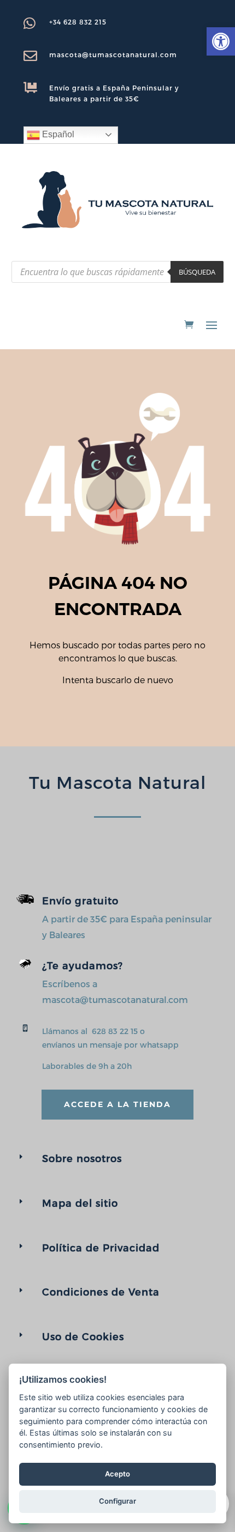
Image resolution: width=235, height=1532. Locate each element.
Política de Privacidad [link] (101, 1247)
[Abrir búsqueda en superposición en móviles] (117, 272)
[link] (221, 41)
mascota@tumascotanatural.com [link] (113, 54)
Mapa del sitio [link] (80, 1202)
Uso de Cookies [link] (83, 1336)
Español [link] (57, 134)
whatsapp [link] (159, 1044)
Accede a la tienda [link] (117, 1104)
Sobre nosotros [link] (82, 1158)
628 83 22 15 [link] (115, 1031)
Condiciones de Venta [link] (101, 1291)
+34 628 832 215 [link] (78, 22)
